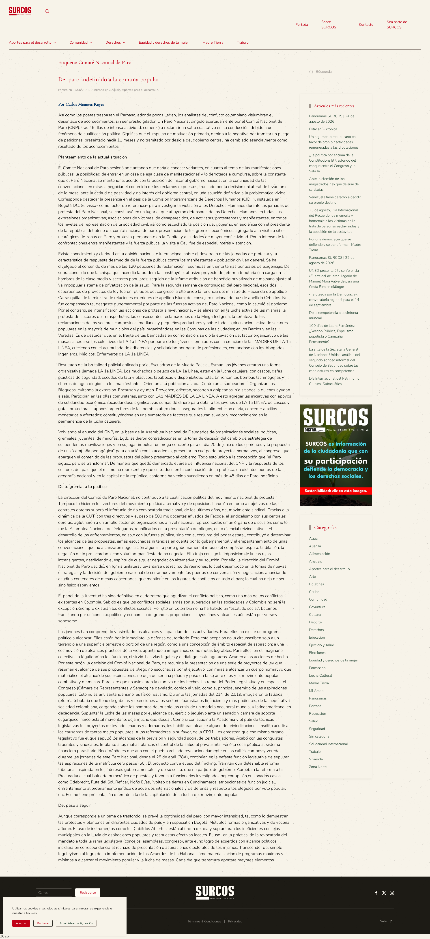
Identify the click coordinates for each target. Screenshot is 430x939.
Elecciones (317, 652)
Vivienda (316, 759)
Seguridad (317, 728)
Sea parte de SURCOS (397, 24)
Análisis (114, 90)
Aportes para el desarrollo (140, 90)
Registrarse (88, 892)
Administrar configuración (76, 923)
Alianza (315, 546)
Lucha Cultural (320, 675)
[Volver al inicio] (20, 11)
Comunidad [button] (78, 42)
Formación (317, 667)
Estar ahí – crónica (323, 129)
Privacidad (235, 921)
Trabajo (243, 42)
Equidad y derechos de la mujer (164, 42)
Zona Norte (318, 766)
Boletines (316, 584)
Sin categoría (319, 736)
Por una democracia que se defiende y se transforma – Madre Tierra (335, 244)
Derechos (316, 629)
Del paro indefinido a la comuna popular (108, 79)
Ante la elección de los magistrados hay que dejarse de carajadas (334, 184)
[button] (47, 11)
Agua (313, 538)
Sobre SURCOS (328, 24)
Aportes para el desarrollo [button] (30, 42)
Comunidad (318, 599)
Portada (301, 24)
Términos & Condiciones (204, 921)
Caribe (314, 591)
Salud (313, 721)
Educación (317, 637)
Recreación (317, 713)
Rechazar (43, 923)
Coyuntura (317, 607)
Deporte (315, 622)
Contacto (366, 24)
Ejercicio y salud (321, 645)
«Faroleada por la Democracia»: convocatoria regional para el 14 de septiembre (334, 300)
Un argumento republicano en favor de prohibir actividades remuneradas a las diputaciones (334, 142)
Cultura (315, 614)
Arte (312, 576)
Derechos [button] (113, 42)
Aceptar (21, 923)
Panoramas (318, 698)
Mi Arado (316, 690)
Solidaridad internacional (328, 744)
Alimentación (319, 553)
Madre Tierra (212, 42)
